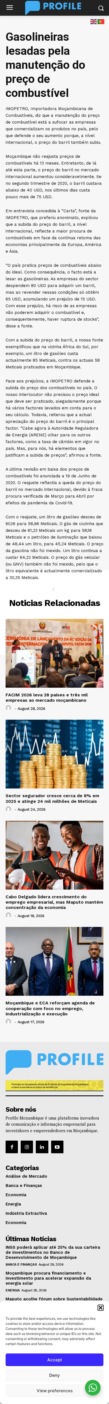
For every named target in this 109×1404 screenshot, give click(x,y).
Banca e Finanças (21, 1264)
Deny (54, 1375)
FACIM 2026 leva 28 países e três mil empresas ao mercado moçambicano (47, 697)
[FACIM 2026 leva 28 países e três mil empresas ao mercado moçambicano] (54, 653)
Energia (13, 1290)
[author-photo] (9, 708)
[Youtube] (57, 1147)
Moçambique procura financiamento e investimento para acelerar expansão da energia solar (48, 1278)
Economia (70, 589)
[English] (94, 21)
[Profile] (54, 8)
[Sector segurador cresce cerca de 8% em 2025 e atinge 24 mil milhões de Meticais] (54, 754)
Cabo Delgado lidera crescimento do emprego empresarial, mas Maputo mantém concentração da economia (54, 902)
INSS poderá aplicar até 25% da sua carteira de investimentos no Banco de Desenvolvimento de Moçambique (53, 1252)
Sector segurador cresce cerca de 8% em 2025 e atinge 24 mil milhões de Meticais (52, 798)
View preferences (55, 1390)
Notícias (38, 589)
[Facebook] (12, 1147)
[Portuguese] (101, 21)
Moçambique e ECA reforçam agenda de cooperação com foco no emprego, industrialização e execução (50, 1008)
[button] (100, 1307)
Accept (54, 1359)
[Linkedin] (42, 1147)
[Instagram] (27, 1147)
